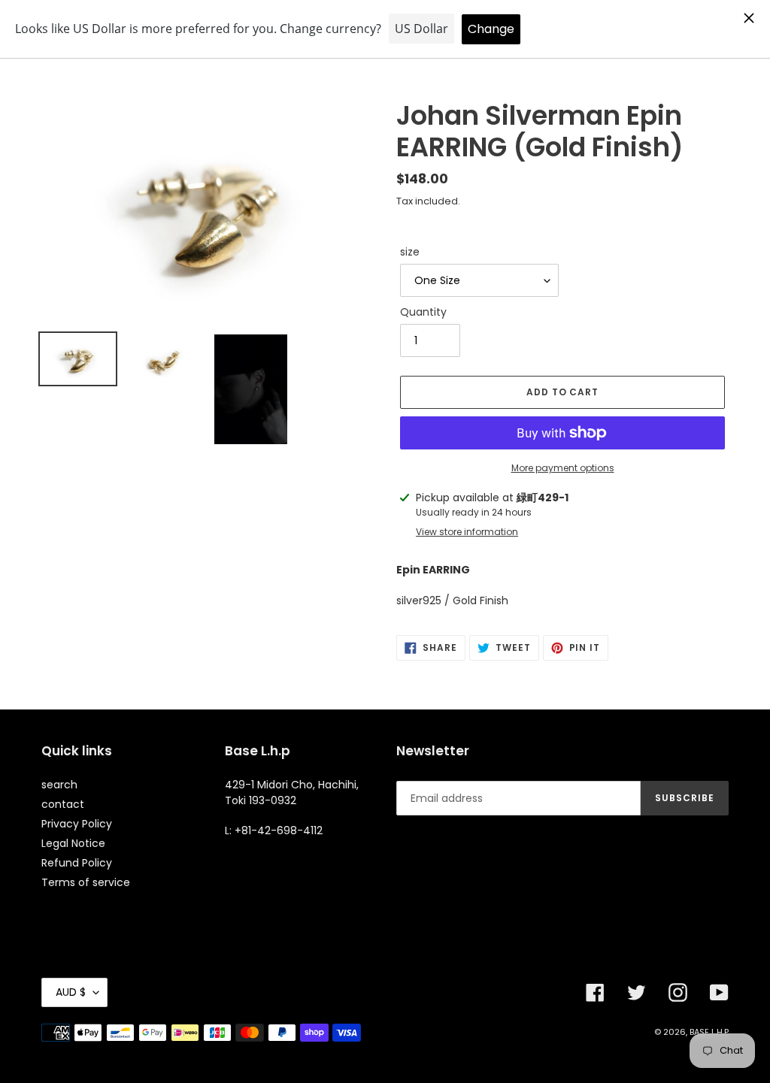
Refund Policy (76, 862)
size (410, 251)
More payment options (562, 467)
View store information (467, 531)
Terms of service (85, 882)
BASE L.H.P (709, 1032)
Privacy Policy (76, 823)
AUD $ (71, 992)
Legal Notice (73, 843)
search (59, 784)
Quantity (423, 311)
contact (62, 804)
